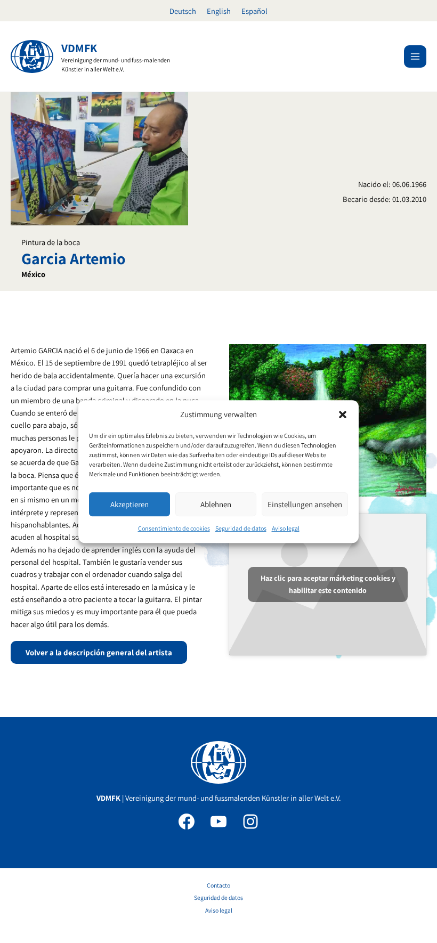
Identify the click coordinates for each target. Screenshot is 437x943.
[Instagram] (250, 821)
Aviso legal (286, 529)
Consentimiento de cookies (174, 529)
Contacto (218, 885)
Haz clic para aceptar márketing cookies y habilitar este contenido (328, 584)
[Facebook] (186, 821)
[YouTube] (218, 821)
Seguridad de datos (240, 529)
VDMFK (79, 47)
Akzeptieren (129, 504)
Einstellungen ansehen (305, 504)
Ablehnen (215, 504)
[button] (342, 414)
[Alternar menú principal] (415, 56)
